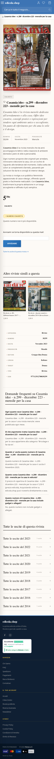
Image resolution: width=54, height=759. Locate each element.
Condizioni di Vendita (11, 732)
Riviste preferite (9, 704)
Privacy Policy (8, 725)
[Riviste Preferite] (43, 2)
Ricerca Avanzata (9, 708)
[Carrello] (49, 2)
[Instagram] (10, 635)
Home (3, 17)
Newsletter (7, 712)
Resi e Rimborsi (8, 679)
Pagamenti (7, 675)
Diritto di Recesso (9, 736)
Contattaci (7, 683)
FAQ (4, 667)
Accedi (5, 696)
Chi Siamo (6, 663)
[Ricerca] (49, 10)
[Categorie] (2, 2)
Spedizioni (7, 671)
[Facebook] (5, 635)
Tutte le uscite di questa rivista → (16, 251)
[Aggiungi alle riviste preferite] (4, 102)
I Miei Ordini (7, 700)
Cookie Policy (8, 729)
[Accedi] (38, 2)
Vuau (10, 756)
